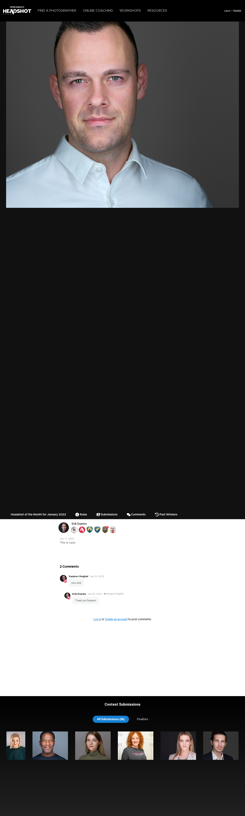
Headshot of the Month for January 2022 (38, 514)
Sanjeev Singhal (78, 576)
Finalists (142, 719)
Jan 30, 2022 (95, 594)
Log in (227, 10)
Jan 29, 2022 (97, 576)
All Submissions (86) (111, 719)
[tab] (110, 719)
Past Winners (168, 514)
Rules (83, 514)
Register (237, 10)
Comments (138, 514)
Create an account (116, 619)
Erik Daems (79, 523)
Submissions (108, 514)
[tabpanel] (122, 758)
